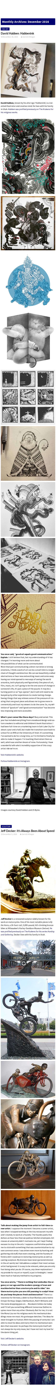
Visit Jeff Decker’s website (12, 1338)
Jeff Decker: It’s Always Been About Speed (27, 831)
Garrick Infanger (29, 37)
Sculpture (6, 826)
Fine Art (5, 29)
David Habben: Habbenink (17, 33)
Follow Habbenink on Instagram (15, 761)
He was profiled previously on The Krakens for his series (27, 931)
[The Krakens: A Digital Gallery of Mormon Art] (28, 4)
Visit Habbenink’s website (12, 754)
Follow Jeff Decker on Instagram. (15, 1344)
